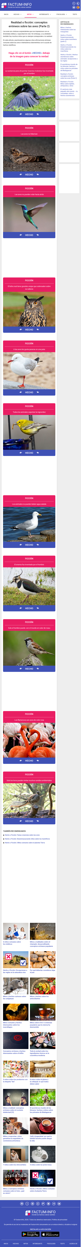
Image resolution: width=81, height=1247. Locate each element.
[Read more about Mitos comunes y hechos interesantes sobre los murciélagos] (15, 1003)
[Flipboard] (42, 1203)
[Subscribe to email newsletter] (73, 7)
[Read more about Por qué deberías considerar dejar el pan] (41, 951)
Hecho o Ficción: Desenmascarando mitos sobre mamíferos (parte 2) (67, 38)
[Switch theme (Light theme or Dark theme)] (78, 3)
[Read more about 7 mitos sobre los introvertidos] (15, 1143)
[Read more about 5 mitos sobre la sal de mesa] (41, 1143)
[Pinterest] (31, 1203)
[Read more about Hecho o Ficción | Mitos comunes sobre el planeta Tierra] (41, 1167)
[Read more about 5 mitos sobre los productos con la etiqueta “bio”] (15, 1059)
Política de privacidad (58, 1220)
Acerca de (72, 1244)
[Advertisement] (29, 255)
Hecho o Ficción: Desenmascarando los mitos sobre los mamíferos (67, 48)
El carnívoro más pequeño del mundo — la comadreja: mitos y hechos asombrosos (67, 94)
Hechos (16, 14)
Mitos (29, 14)
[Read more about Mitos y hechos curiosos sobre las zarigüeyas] (15, 977)
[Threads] (37, 1203)
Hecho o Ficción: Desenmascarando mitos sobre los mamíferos (27, 831)
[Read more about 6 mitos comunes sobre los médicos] (15, 923)
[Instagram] (47, 1203)
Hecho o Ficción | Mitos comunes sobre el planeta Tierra (25, 835)
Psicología (61, 14)
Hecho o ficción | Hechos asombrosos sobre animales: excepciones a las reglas (67, 58)
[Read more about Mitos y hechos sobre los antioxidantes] (41, 977)
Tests (75, 14)
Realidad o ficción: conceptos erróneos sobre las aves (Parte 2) (67, 78)
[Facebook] (21, 1203)
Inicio (6, 14)
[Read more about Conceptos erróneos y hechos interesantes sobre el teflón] (15, 1031)
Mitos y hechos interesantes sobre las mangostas (67, 30)
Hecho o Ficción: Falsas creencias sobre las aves (22, 827)
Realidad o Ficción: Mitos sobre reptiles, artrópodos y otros (66, 86)
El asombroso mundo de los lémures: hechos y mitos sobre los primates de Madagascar (67, 68)
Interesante (44, 14)
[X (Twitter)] (26, 1203)
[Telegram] (53, 1203)
